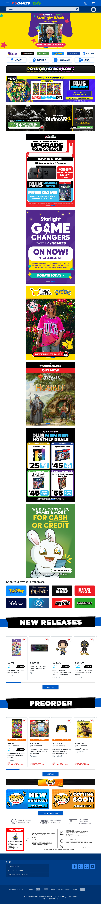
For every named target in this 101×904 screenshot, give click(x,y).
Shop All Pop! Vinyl (50, 813)
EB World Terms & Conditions (19, 875)
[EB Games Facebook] (74, 866)
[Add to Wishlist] (24, 640)
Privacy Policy (13, 866)
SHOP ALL (50, 687)
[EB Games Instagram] (80, 866)
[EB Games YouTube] (92, 866)
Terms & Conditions (15, 870)
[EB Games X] (86, 866)
